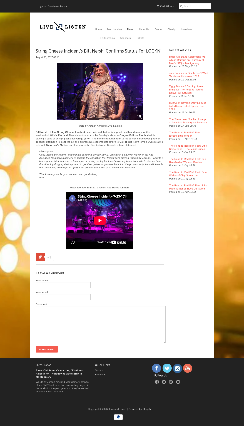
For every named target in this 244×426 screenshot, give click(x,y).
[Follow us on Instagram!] (177, 372)
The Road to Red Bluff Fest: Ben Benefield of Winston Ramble (187, 160)
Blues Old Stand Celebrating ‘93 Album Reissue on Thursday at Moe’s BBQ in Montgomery (187, 60)
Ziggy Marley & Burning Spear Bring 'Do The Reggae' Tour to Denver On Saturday (186, 89)
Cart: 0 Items (167, 6)
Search (99, 370)
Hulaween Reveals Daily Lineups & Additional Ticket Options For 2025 (187, 106)
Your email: (42, 292)
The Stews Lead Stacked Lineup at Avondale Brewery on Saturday (188, 121)
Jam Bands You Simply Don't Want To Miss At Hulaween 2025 (188, 75)
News (130, 29)
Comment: (42, 304)
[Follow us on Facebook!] (156, 372)
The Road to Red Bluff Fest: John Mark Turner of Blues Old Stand (188, 187)
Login (40, 6)
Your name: (42, 280)
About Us (144, 29)
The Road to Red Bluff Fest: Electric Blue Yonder (185, 134)
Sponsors (125, 37)
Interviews (186, 29)
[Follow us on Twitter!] (167, 372)
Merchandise (114, 29)
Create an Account (58, 6)
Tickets (140, 37)
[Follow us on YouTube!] (188, 372)
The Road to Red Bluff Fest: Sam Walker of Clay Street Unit (188, 174)
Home (98, 29)
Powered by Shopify (139, 409)
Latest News (43, 364)
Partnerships (107, 37)
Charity (172, 29)
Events (158, 29)
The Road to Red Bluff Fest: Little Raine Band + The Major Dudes (188, 147)
